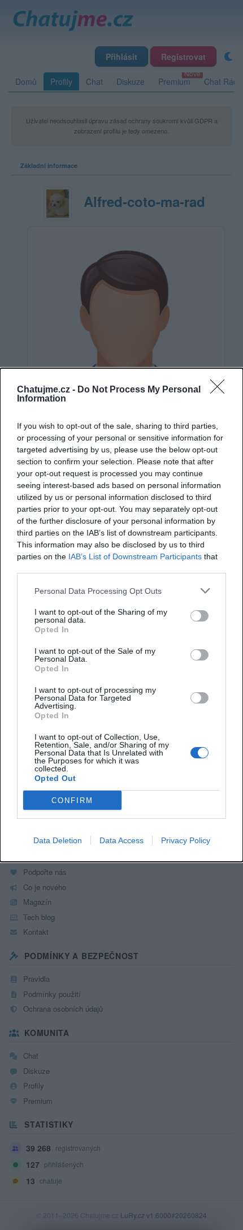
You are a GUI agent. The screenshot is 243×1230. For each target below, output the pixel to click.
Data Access (121, 840)
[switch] (199, 616)
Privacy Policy (185, 840)
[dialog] (121, 615)
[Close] (221, 390)
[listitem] (121, 591)
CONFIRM (72, 800)
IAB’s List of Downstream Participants (135, 556)
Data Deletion (57, 840)
